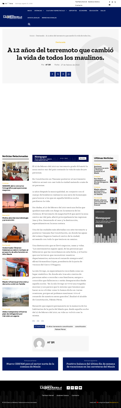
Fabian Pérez (60, 329)
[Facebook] (109, 2)
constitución (80, 327)
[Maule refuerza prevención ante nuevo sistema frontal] (113, 200)
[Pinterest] (63, 74)
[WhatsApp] (68, 74)
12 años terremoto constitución (59, 327)
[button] (29, 24)
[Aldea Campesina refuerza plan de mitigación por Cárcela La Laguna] (15, 296)
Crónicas (5, 183)
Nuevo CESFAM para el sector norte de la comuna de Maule (30, 365)
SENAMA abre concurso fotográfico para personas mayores (14, 188)
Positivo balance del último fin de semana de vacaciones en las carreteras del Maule (91, 365)
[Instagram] (112, 2)
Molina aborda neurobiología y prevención (15, 219)
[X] (115, 2)
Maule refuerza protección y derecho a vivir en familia (15, 283)
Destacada (40, 36)
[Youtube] (109, 5)
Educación (6, 215)
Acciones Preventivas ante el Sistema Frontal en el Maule (101, 169)
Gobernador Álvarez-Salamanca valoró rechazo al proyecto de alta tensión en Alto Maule (15, 251)
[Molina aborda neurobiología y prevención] (15, 203)
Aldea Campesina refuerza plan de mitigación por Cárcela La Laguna (14, 314)
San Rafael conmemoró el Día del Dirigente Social (101, 181)
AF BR (48, 65)
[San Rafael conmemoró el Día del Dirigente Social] (113, 179)
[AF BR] (39, 343)
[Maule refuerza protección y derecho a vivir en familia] (15, 267)
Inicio (32, 36)
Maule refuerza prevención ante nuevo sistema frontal (101, 202)
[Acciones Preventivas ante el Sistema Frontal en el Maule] (113, 167)
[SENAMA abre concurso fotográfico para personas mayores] (15, 171)
